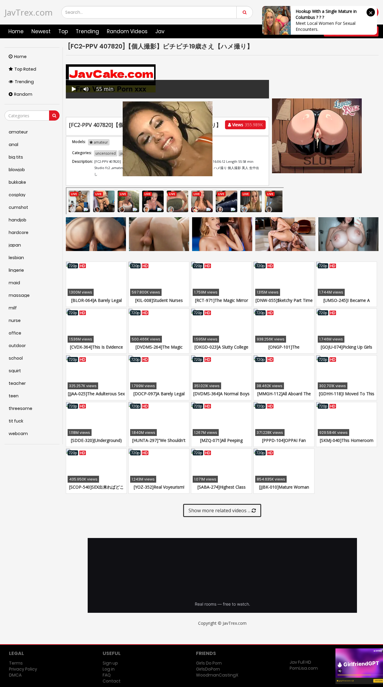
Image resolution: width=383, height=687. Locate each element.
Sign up (110, 663)
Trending (87, 31)
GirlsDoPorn (208, 669)
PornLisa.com (304, 668)
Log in (109, 669)
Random (23, 94)
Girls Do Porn (209, 663)
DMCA (15, 675)
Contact (112, 681)
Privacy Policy (23, 669)
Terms (16, 663)
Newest (41, 31)
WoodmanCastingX (217, 675)
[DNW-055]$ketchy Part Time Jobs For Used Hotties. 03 (284, 303)
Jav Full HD (300, 662)
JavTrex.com (28, 12)
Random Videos (127, 31)
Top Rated (25, 69)
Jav (160, 31)
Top (63, 31)
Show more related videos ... (220, 510)
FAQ (107, 675)
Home (16, 31)
